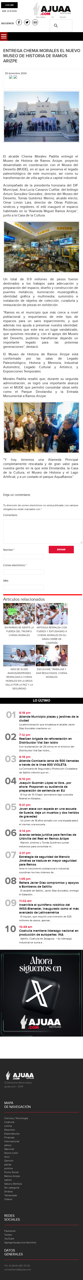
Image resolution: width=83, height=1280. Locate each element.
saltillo (8, 1179)
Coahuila (9, 1122)
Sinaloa (8, 1191)
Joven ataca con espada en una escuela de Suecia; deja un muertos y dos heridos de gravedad (49, 813)
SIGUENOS (7, 23)
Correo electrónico (14, 565)
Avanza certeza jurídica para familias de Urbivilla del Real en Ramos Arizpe (47, 837)
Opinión (8, 1160)
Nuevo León (11, 1152)
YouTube (9, 1238)
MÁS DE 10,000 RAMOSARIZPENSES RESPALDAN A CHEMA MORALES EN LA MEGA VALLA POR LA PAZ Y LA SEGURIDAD (19, 679)
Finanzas (9, 1137)
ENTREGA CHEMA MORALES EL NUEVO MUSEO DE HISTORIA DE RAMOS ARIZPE (41, 56)
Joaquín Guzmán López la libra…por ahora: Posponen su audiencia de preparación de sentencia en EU (45, 787)
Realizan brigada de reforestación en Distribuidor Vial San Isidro (45, 741)
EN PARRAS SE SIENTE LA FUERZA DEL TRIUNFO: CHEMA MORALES (19, 631)
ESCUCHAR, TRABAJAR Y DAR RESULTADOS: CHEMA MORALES (51, 673)
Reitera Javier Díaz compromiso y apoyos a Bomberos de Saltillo (49, 885)
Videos (8, 1199)
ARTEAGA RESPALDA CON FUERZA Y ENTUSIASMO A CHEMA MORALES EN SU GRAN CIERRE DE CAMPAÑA (52, 635)
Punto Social (11, 1172)
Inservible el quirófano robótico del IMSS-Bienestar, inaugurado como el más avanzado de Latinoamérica (49, 909)
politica (8, 1168)
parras (7, 1164)
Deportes (9, 1129)
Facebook (10, 1230)
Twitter (8, 1234)
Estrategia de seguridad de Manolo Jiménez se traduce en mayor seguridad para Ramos (48, 861)
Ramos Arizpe (12, 1176)
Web (5, 580)
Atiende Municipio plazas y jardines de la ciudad (49, 719)
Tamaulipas (10, 1195)
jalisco (7, 1145)
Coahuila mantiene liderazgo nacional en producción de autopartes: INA (49, 933)
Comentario (10, 515)
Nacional (9, 1149)
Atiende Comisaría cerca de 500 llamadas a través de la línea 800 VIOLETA (49, 763)
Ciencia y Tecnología (16, 1118)
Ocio (7, 1156)
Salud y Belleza (13, 1183)
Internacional (11, 1141)
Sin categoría (11, 1187)
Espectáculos (12, 1133)
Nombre (8, 550)
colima (8, 1125)
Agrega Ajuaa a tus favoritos (20, 1242)
